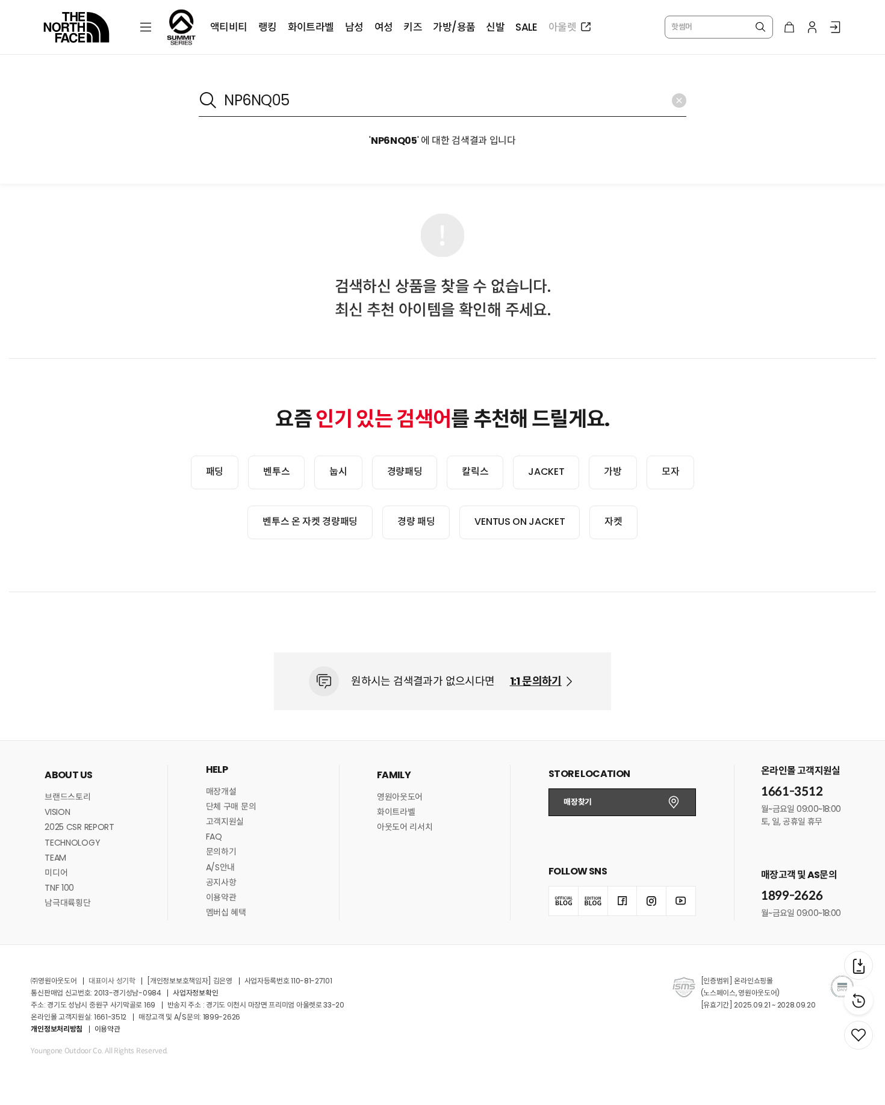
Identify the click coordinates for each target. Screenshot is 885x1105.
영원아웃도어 (400, 797)
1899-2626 (791, 895)
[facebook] (622, 901)
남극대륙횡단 (67, 903)
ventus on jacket (519, 521)
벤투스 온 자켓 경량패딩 (310, 521)
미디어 (56, 873)
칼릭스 (475, 471)
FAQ (214, 837)
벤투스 (276, 471)
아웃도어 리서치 (405, 827)
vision (57, 812)
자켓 (613, 521)
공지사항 (221, 882)
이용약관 (221, 897)
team (55, 858)
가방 (612, 471)
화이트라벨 (396, 812)
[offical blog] (563, 901)
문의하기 (221, 852)
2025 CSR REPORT (79, 827)
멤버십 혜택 (226, 912)
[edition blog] (593, 901)
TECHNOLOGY (72, 843)
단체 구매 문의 (231, 806)
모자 (670, 471)
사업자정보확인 (195, 993)
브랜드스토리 (67, 797)
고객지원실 (225, 822)
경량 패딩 (416, 521)
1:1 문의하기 (536, 681)
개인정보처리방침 (56, 1029)
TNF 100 (59, 888)
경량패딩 (405, 471)
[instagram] (651, 901)
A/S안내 (220, 867)
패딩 (214, 471)
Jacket (546, 471)
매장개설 (221, 791)
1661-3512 (791, 791)
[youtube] (680, 901)
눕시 (338, 471)
